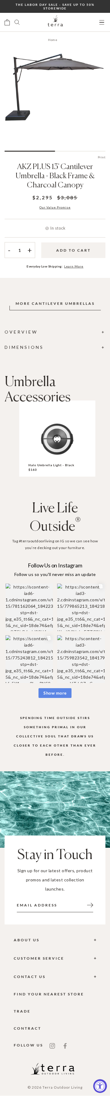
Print (102, 157)
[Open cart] (7, 22)
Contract (27, 1028)
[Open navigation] (101, 22)
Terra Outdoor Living (62, 1087)
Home (52, 40)
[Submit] (90, 905)
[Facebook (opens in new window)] (65, 1045)
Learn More (73, 266)
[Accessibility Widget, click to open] (100, 1086)
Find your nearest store (49, 994)
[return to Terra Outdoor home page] (55, 22)
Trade (22, 1011)
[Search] (17, 22)
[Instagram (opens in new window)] (52, 1045)
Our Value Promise (55, 207)
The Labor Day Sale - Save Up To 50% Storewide (55, 6)
